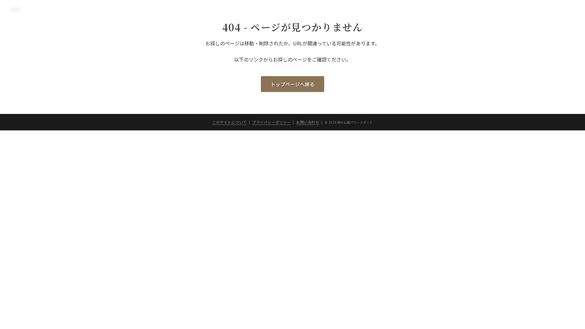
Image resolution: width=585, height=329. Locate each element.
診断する (429, 9)
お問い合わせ (307, 122)
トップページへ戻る (292, 84)
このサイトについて (504, 9)
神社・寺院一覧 (462, 9)
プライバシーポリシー (554, 9)
